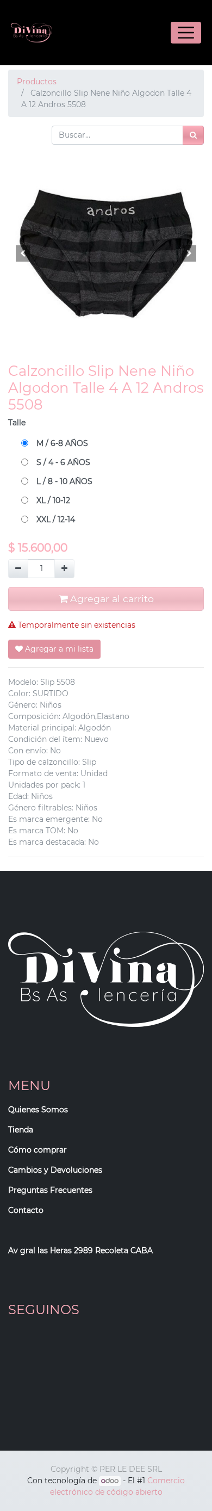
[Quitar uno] (18, 568)
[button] (23, 253)
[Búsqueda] (193, 135)
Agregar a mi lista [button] (58, 649)
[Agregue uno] (64, 568)
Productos (37, 81)
